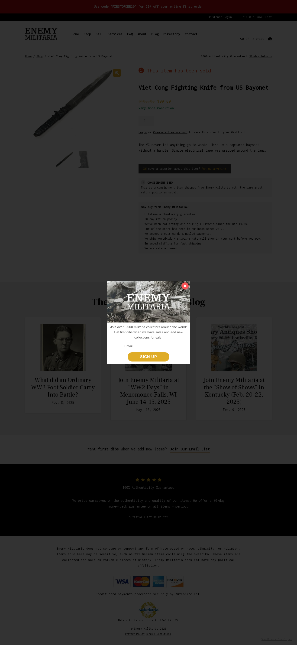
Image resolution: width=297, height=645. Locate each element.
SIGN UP (148, 357)
